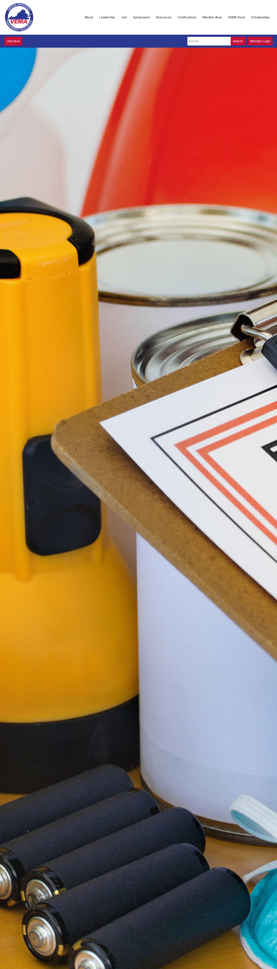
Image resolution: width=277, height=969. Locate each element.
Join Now (13, 41)
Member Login (260, 41)
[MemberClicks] (19, 17)
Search (238, 41)
